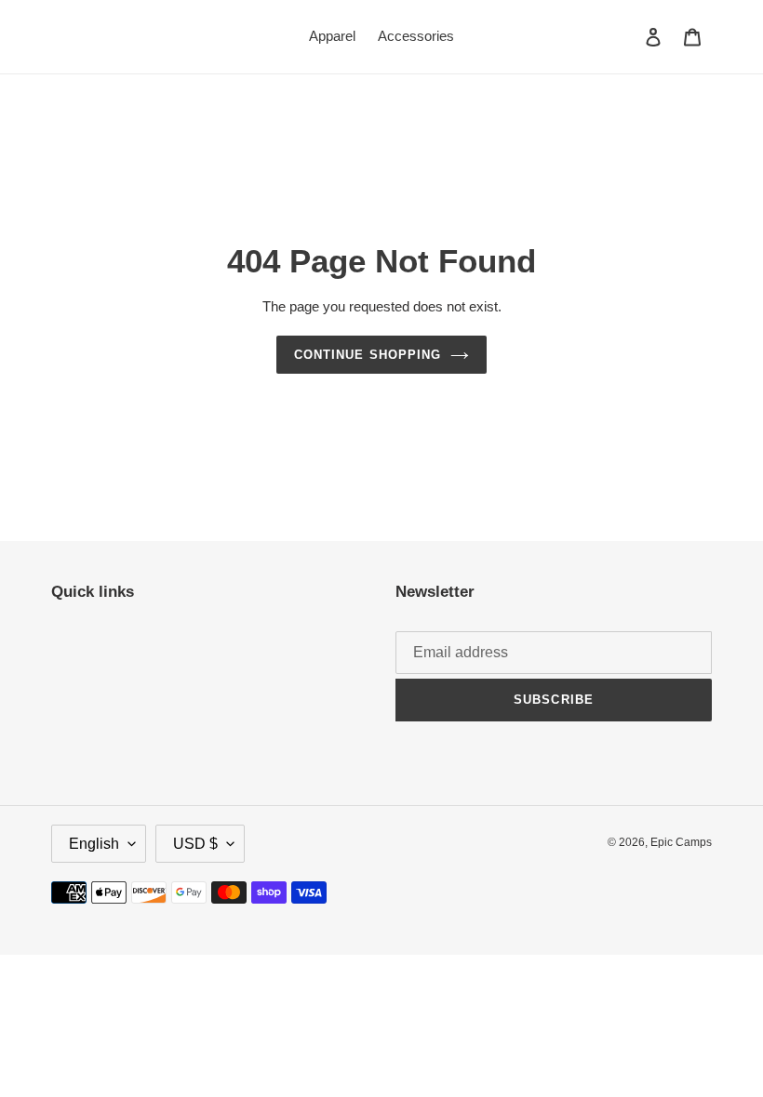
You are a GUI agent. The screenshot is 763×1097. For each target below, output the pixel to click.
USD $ (195, 844)
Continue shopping (367, 355)
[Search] (628, 36)
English (94, 844)
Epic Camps (681, 842)
